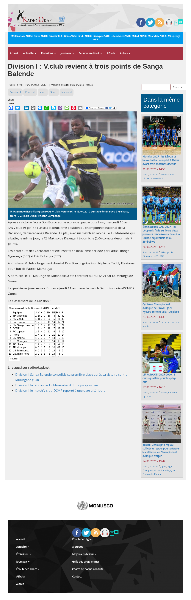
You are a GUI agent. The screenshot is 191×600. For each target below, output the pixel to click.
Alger (170, 466)
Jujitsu (163, 466)
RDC (178, 322)
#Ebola (111, 53)
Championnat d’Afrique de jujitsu (159, 470)
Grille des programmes (86, 561)
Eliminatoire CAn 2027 (153, 256)
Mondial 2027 (167, 174)
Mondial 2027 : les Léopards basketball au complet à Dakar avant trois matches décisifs (161, 160)
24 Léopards (166, 252)
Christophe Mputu (152, 474)
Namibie (147, 326)
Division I (15, 92)
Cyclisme (164, 322)
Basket (163, 392)
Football (30, 92)
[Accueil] (42, 17)
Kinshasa (172, 392)
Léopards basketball (153, 178)
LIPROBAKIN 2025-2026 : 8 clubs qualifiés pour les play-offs (159, 378)
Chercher (178, 87)
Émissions (47, 53)
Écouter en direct (89, 53)
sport (43, 92)
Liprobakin (148, 396)
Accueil (14, 53)
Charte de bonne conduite (88, 569)
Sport (53, 92)
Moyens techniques (84, 554)
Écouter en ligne (82, 539)
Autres (124, 53)
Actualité (28, 53)
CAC (172, 322)
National (66, 92)
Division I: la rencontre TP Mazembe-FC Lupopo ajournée (56, 385)
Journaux (66, 53)
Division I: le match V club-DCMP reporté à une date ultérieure (60, 390)
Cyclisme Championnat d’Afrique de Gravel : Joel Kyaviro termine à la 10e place (161, 307)
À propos (77, 546)
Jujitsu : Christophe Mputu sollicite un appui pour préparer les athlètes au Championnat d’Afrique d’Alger (161, 450)
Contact (77, 576)
